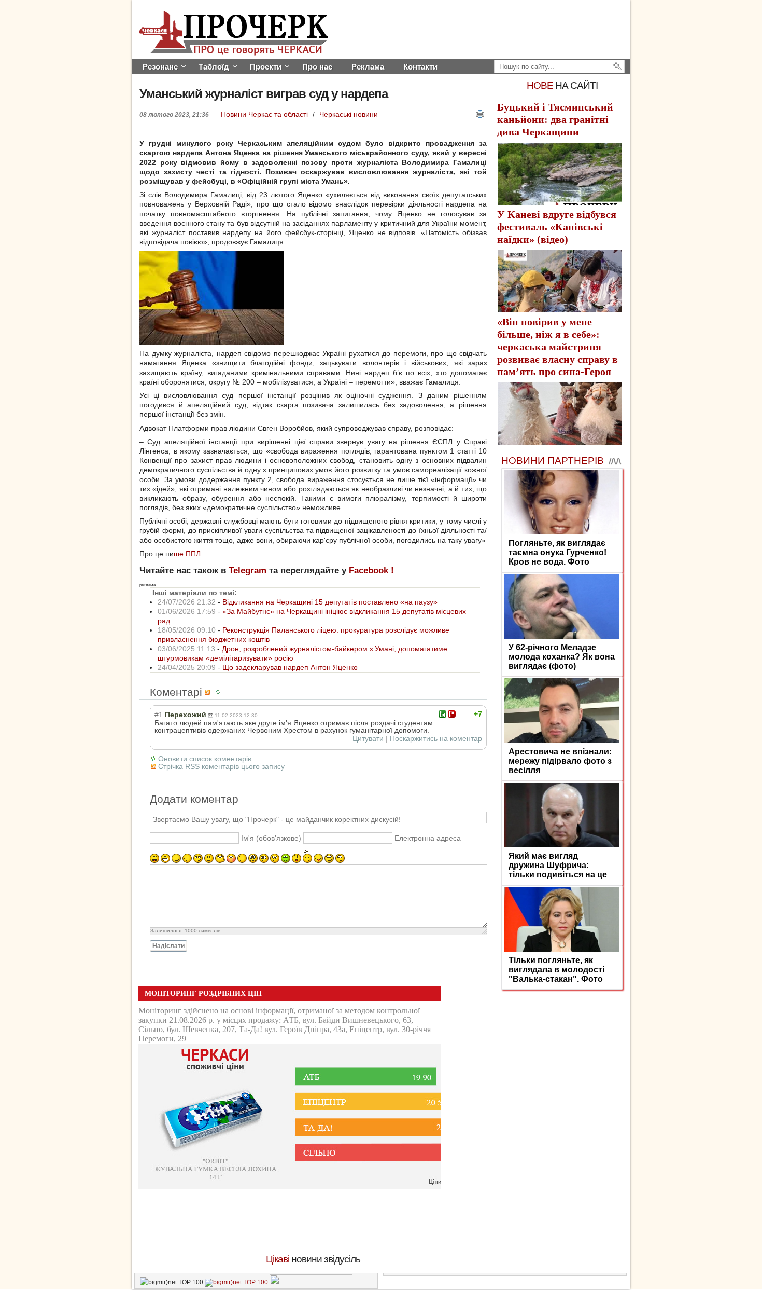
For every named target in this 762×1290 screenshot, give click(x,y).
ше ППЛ (187, 554)
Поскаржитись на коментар (436, 738)
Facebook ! (371, 570)
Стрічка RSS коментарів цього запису (221, 766)
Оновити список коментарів (204, 758)
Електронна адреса (427, 838)
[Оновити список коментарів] (220, 692)
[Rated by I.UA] (311, 1282)
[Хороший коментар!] (442, 714)
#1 (158, 714)
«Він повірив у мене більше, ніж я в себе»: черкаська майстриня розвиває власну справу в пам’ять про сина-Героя (557, 346)
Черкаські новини (348, 114)
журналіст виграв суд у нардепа (263, 94)
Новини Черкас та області (265, 114)
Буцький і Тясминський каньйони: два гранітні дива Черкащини (555, 119)
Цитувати (368, 738)
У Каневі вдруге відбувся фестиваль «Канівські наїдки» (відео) (556, 227)
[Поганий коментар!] (452, 714)
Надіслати (168, 946)
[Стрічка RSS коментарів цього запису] (209, 692)
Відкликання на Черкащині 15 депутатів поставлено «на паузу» (330, 602)
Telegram (247, 570)
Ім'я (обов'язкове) (271, 838)
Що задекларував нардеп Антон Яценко (290, 667)
